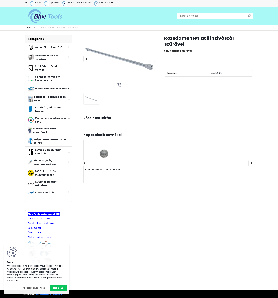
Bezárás (58, 288)
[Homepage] (26, 3)
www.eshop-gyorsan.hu (49, 294)
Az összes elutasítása (34, 288)
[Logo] (45, 16)
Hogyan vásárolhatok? (79, 2)
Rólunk (38, 2)
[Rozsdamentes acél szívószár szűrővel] (119, 59)
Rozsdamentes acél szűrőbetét (103, 169)
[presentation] (86, 59)
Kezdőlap (31, 27)
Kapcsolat (54, 2)
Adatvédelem (106, 2)
